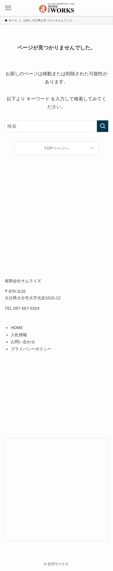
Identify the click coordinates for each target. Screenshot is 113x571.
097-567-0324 (26, 308)
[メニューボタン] (8, 8)
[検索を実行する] (102, 126)
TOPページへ (56, 148)
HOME (17, 327)
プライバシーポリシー (31, 349)
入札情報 (19, 335)
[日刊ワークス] (56, 8)
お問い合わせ (23, 341)
